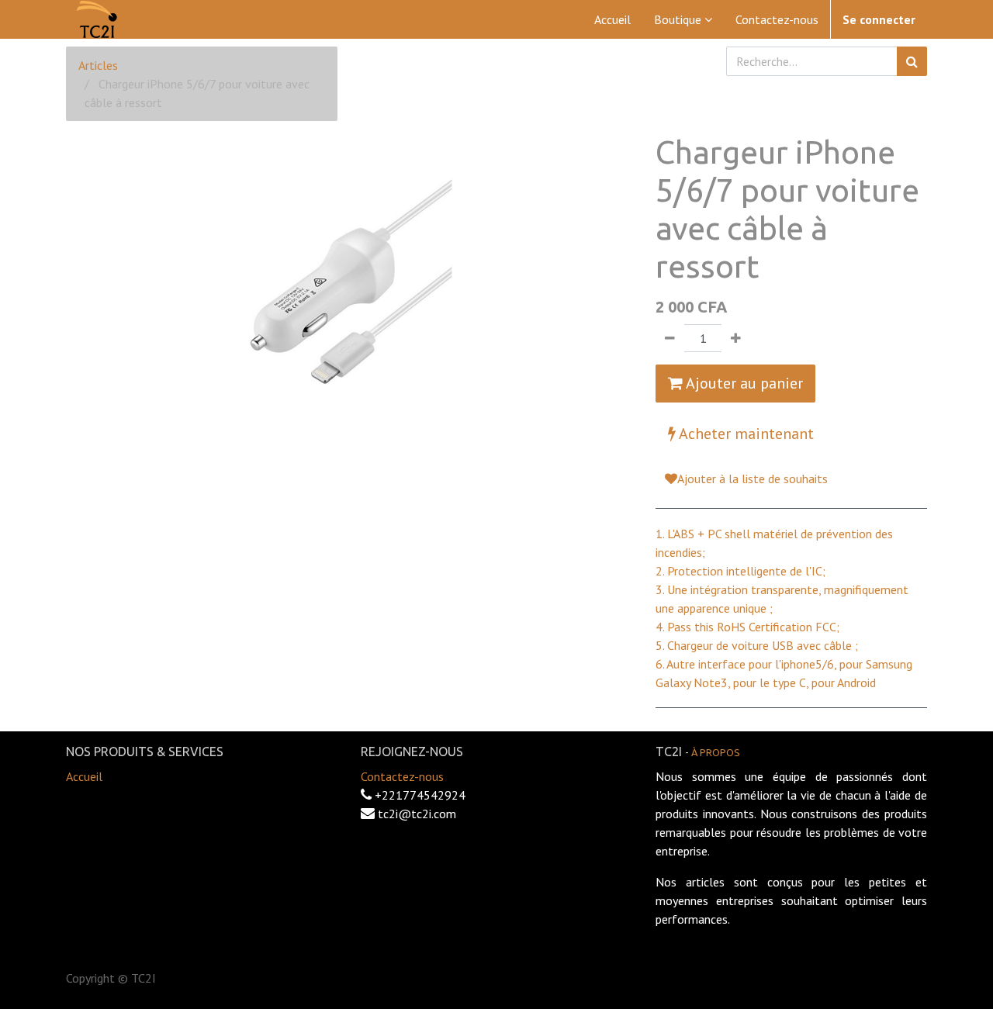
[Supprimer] (670, 338)
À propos (715, 752)
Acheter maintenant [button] (745, 433)
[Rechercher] (912, 61)
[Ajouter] (735, 338)
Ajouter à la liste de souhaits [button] (752, 478)
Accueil (84, 776)
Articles (98, 65)
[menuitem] (612, 19)
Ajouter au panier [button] (743, 383)
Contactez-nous (402, 776)
